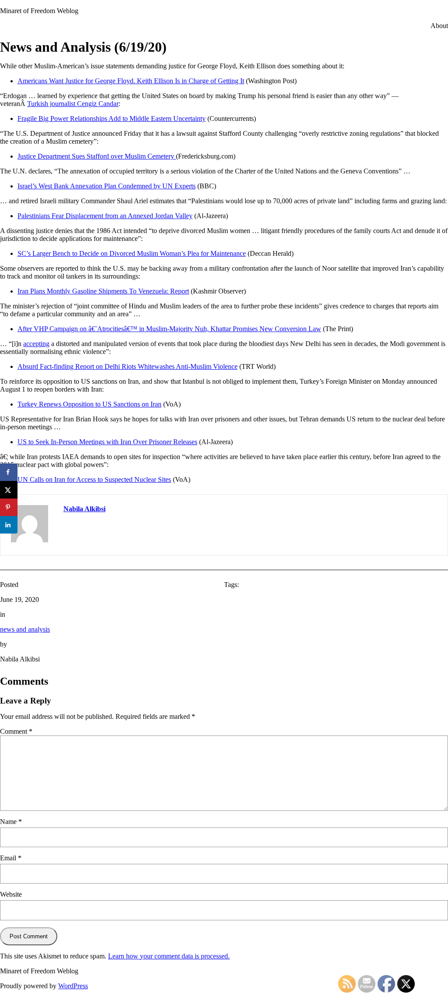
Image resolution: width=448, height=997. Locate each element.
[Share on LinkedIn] (9, 525)
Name (11, 821)
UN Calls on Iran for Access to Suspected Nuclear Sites (94, 479)
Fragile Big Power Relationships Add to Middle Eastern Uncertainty (112, 118)
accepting (36, 343)
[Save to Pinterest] (9, 507)
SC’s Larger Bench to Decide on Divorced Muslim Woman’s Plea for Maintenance (132, 253)
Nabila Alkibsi (84, 509)
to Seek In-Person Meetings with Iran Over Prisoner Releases (107, 441)
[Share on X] (9, 489)
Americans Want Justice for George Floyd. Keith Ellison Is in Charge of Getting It (131, 81)
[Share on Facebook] (9, 472)
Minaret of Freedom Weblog (39, 10)
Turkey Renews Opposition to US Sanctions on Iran (89, 404)
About (439, 25)
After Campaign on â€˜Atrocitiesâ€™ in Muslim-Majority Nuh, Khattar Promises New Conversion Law (169, 328)
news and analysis (25, 629)
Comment (16, 731)
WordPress (73, 986)
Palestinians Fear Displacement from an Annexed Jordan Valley (105, 215)
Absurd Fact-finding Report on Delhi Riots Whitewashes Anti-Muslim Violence (128, 366)
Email (10, 858)
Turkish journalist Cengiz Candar (73, 103)
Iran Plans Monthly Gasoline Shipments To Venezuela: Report (103, 291)
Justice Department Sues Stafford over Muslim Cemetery (97, 156)
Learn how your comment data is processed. (169, 956)
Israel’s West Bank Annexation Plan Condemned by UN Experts (107, 186)
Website (11, 894)
